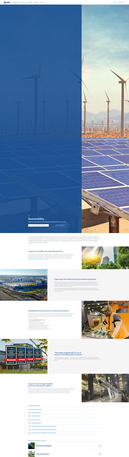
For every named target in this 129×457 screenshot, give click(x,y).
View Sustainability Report (39, 225)
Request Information (59, 225)
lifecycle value (64, 316)
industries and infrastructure (33, 258)
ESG (29, 215)
